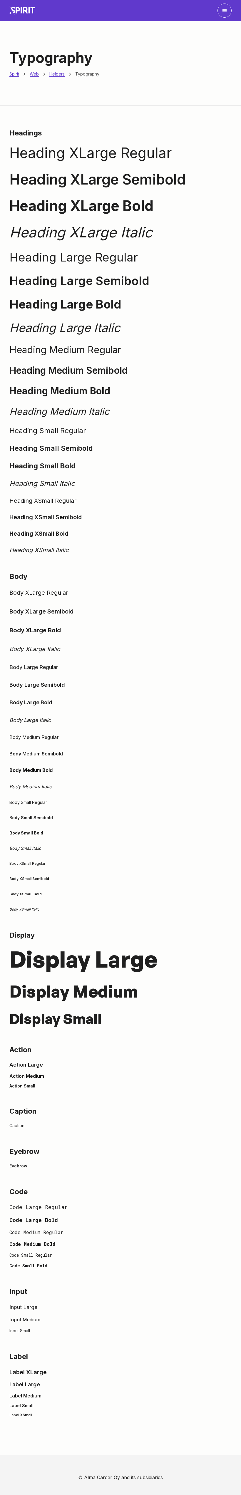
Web (34, 73)
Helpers (57, 73)
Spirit (14, 73)
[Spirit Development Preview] (22, 10)
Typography (87, 73)
